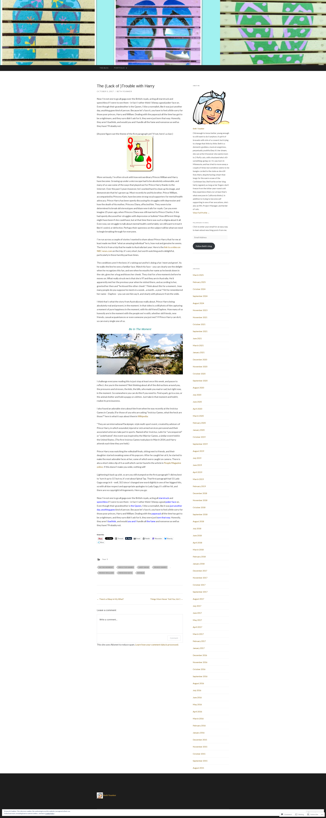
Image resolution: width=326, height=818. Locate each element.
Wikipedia (143, 416)
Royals (140, 573)
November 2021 (200, 317)
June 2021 (197, 338)
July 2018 (197, 528)
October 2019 (199, 437)
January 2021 (199, 352)
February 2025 (199, 282)
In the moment (106, 567)
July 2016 (197, 690)
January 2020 (199, 430)
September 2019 (200, 444)
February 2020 (199, 423)
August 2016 (198, 683)
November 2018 (200, 500)
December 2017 (200, 570)
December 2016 (200, 655)
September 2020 (200, 380)
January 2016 (199, 732)
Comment (174, 638)
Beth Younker (124, 91)
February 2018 (199, 556)
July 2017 (197, 606)
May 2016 (197, 704)
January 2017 (199, 648)
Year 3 (105, 559)
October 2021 (199, 324)
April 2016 (197, 711)
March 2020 (198, 416)
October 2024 (199, 289)
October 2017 (199, 585)
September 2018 (200, 514)
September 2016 (200, 676)
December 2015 (200, 739)
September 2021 (200, 331)
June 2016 (197, 697)
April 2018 (197, 542)
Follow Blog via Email (201, 222)
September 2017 (200, 592)
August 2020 (198, 387)
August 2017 (198, 599)
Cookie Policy (49, 813)
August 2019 (198, 451)
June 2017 (197, 613)
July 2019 (197, 458)
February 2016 (199, 725)
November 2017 (200, 577)
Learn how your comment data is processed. (157, 644)
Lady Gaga (144, 567)
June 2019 (197, 465)
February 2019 (199, 486)
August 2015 (198, 768)
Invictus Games (126, 567)
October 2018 (199, 507)
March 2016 (198, 718)
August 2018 (198, 521)
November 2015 (200, 746)
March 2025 (198, 275)
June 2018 (197, 535)
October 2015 (199, 754)
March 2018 (198, 549)
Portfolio (119, 68)
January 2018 (199, 563)
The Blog (104, 68)
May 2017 (197, 620)
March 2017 (198, 634)
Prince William (106, 573)
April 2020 (197, 408)
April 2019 (197, 472)
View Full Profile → (201, 212)
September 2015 (200, 761)
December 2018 (200, 493)
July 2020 (197, 394)
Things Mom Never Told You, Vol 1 (166, 599)
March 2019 (198, 479)
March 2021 (198, 345)
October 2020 (199, 373)
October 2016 (199, 669)
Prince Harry (160, 567)
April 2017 (197, 627)
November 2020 (200, 366)
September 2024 (200, 296)
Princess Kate (125, 573)
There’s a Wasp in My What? (110, 599)
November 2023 (200, 310)
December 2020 (200, 359)
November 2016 (200, 662)
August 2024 (198, 303)
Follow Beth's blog (204, 246)
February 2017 (199, 641)
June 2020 (197, 401)
